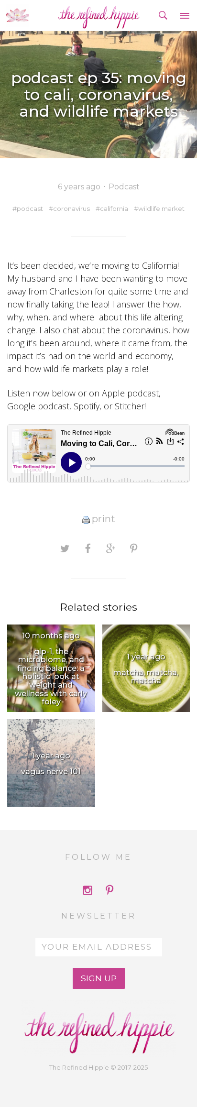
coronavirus (71, 208)
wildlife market (161, 208)
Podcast (124, 186)
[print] (86, 519)
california (114, 208)
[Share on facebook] (88, 548)
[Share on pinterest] (134, 548)
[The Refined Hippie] (98, 15)
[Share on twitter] (65, 548)
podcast (30, 208)
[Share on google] (111, 548)
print (103, 519)
